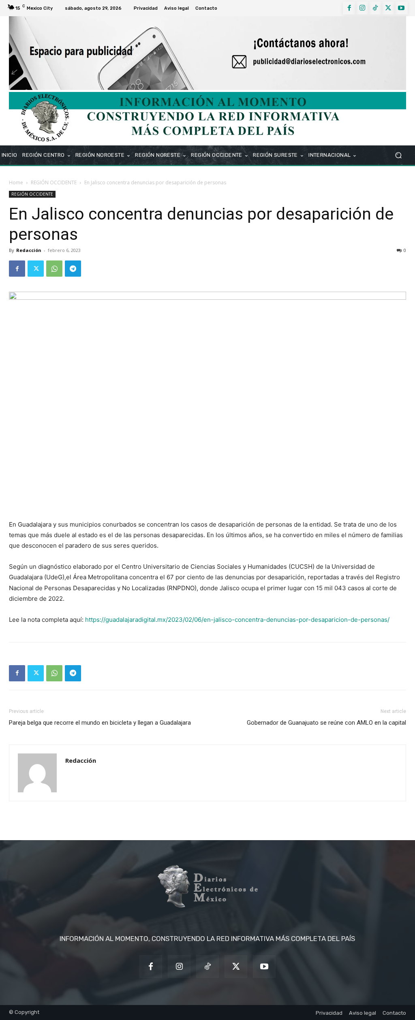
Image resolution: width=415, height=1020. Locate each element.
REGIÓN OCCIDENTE (54, 182)
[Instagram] (362, 8)
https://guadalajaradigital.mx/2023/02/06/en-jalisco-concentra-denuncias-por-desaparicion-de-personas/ (237, 619)
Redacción (28, 250)
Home (16, 182)
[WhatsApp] (54, 268)
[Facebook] (349, 8)
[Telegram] (73, 268)
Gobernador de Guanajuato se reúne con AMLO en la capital (326, 722)
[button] (398, 155)
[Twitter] (388, 8)
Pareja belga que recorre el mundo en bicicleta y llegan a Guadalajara (100, 722)
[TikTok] (375, 8)
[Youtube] (401, 8)
